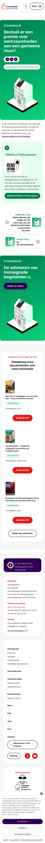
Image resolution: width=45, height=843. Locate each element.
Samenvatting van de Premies (16, 136)
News (10, 705)
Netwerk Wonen (14, 687)
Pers (9, 729)
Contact (11, 737)
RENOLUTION (13, 683)
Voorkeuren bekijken (22, 834)
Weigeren (22, 828)
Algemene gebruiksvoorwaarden (31, 840)
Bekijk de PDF (22, 418)
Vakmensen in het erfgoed (21, 744)
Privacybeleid (13, 840)
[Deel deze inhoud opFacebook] (7, 59)
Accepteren (22, 821)
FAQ (9, 713)
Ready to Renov (14, 698)
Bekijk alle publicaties (22, 533)
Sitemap (14, 756)
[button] (41, 794)
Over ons (11, 653)
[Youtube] (35, 756)
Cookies (5, 840)
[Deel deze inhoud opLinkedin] (16, 59)
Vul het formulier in (16, 631)
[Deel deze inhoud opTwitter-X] (11, 59)
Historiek (11, 657)
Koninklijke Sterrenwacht (17, 664)
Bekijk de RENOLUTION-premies (22, 196)
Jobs (9, 721)
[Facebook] (27, 756)
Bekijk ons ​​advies (15, 286)
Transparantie (13, 660)
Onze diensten (14, 671)
